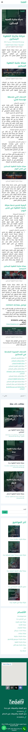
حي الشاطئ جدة (14, 435)
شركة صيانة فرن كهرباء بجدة (18, 602)
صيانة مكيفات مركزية (20, 636)
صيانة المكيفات (21, 628)
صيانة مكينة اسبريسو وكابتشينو (17, 639)
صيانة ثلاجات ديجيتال (20, 630)
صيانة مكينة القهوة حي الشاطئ (16, 431)
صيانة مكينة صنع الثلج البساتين (15, 381)
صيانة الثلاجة (22, 625)
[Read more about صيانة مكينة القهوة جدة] (14, 450)
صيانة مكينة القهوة (14, 466)
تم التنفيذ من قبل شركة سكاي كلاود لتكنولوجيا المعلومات (14, 729)
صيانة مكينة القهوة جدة (16, 463)
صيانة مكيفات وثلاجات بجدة (18, 539)
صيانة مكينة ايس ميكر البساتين (15, 384)
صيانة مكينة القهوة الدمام (15, 494)
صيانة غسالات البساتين (18, 361)
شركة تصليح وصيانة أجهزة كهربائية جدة (14, 555)
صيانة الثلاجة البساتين (18, 363)
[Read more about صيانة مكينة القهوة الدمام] (14, 481)
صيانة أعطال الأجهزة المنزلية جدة (16, 571)
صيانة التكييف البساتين (17, 358)
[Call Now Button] (24, 729)
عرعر (25, 648)
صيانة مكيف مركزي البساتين (16, 369)
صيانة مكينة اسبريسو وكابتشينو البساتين (15, 388)
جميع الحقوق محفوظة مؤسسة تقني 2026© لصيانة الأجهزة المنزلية (14, 725)
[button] (2, 2)
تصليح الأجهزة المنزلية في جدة (17, 587)
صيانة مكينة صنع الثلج (19, 645)
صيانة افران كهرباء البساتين (16, 366)
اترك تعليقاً (21, 435)
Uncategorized (21, 616)
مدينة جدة (7, 466)
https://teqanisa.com (12, 324)
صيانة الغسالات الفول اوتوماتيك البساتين (15, 372)
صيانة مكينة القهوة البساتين (16, 379)
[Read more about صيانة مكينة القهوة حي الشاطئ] (14, 417)
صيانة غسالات (22, 633)
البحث (24, 509)
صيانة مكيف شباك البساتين (16, 376)
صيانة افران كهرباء (21, 622)
